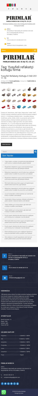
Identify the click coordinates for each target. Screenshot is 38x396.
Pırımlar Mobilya (21, 391)
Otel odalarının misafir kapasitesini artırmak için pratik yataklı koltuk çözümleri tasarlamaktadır (18, 237)
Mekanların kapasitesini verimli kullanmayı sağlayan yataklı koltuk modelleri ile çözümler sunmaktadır (19, 173)
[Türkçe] (8, 5)
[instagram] (25, 8)
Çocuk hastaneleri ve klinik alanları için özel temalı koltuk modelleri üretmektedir (19, 194)
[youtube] (29, 8)
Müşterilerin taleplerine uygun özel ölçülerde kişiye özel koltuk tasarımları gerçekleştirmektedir (19, 167)
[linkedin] (16, 8)
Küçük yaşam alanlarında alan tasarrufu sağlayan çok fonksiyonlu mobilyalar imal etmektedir (19, 216)
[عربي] (10, 5)
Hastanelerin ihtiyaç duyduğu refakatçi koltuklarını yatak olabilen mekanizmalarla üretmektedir (19, 200)
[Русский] (15, 5)
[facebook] (8, 8)
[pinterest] (21, 8)
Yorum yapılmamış (14, 81)
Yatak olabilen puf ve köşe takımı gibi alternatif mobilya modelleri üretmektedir (18, 205)
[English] (12, 5)
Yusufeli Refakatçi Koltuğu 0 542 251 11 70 (19, 77)
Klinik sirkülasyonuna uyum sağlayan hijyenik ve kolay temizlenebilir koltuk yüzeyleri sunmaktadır (18, 232)
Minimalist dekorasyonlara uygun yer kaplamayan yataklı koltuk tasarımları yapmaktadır (19, 183)
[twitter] (12, 8)
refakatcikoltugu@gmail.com (16, 45)
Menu (4, 50)
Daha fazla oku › (6, 144)
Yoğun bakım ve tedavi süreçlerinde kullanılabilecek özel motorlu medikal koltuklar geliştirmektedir (19, 162)
